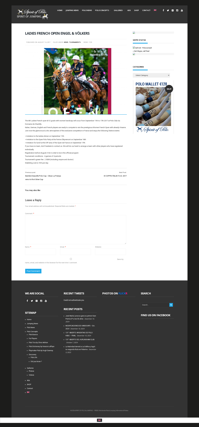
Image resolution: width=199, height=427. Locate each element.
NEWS (66, 42)
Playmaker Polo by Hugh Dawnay (41, 350)
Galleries (118, 10)
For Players (33, 338)
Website (98, 247)
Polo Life (34, 357)
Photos (31, 371)
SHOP (136, 10)
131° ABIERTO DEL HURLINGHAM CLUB (80, 340)
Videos (31, 375)
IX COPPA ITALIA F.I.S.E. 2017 (115, 176)
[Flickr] (172, 10)
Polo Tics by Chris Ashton (38, 342)
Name (28, 247)
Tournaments (75, 42)
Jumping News (72, 10)
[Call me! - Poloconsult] (142, 48)
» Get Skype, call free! (141, 51)
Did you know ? (36, 361)
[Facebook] (163, 10)
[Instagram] (177, 10)
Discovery (32, 355)
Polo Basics (33, 335)
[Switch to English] (99, 420)
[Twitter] (168, 10)
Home (59, 10)
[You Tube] (182, 10)
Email (63, 247)
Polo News (87, 10)
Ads (129, 10)
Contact (146, 10)
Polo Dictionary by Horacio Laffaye (41, 346)
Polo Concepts (102, 10)
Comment (29, 214)
